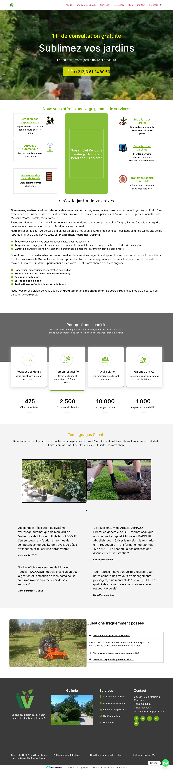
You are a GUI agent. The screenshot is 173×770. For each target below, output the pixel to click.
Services (104, 5)
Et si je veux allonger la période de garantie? (116, 653)
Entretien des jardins (142, 121)
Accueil (69, 5)
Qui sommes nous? (86, 5)
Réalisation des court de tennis (30, 177)
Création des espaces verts (30, 120)
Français (153, 5)
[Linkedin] (149, 718)
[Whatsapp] (165, 763)
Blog (130, 5)
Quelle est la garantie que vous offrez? (113, 659)
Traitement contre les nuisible (142, 179)
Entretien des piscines (142, 148)
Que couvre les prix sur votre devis (111, 635)
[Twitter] (142, 718)
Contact (141, 5)
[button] (19, 483)
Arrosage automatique (30, 147)
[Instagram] (156, 718)
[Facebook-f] (136, 718)
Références (118, 5)
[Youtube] (136, 723)
